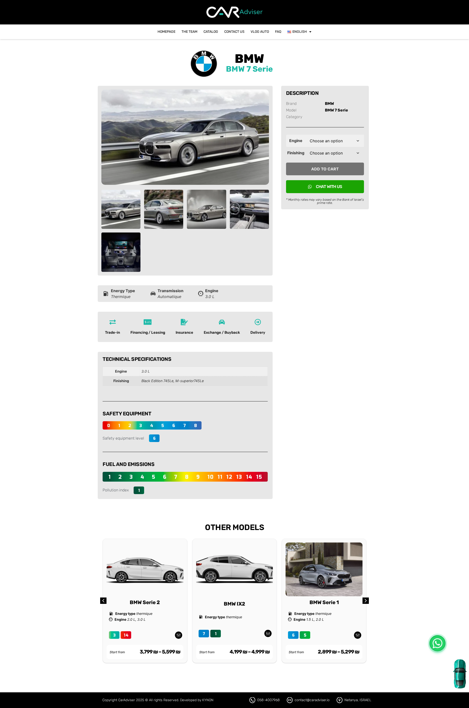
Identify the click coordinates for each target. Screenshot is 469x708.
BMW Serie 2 (145, 602)
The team (189, 32)
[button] (365, 600)
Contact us (234, 32)
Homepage (166, 32)
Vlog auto (260, 32)
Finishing (295, 153)
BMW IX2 (234, 604)
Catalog (210, 32)
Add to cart (325, 168)
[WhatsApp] (437, 643)
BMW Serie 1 (324, 602)
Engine (295, 141)
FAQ (278, 32)
